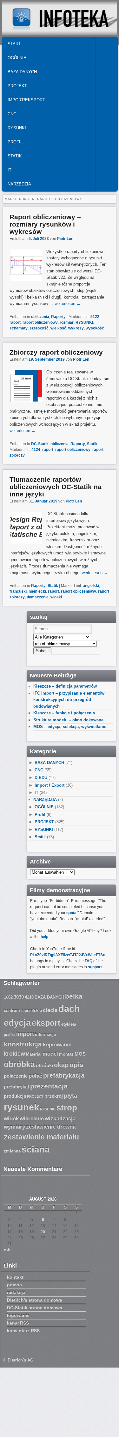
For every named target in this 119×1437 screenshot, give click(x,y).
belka (74, 996)
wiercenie (32, 1119)
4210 (29, 997)
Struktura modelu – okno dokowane (68, 720)
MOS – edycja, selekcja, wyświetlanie (69, 726)
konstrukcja (23, 1044)
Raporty (58, 316)
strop (66, 1107)
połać (35, 1076)
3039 (19, 997)
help (44, 937)
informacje (45, 1034)
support (95, 967)
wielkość (58, 328)
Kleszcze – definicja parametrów (65, 686)
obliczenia (40, 316)
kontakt (15, 1277)
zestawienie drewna (51, 1127)
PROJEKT (17, 85)
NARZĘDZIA (19, 184)
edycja (17, 1023)
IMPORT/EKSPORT (26, 99)
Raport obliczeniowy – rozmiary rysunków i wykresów (45, 224)
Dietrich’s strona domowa (34, 1300)
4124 (35, 449)
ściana (36, 1149)
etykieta (68, 1024)
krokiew (14, 1054)
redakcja (16, 1292)
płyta (70, 1096)
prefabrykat (16, 1086)
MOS (80, 1054)
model (50, 1054)
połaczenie (16, 1076)
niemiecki (37, 591)
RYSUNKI (17, 128)
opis (76, 1064)
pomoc (14, 1284)
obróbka (19, 1064)
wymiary (14, 1127)
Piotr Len (65, 238)
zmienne (12, 1151)
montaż (66, 1054)
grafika (9, 1034)
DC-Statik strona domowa (34, 1307)
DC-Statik (40, 444)
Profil (15, 142)
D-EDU (41, 777)
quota (71, 913)
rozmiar (67, 322)
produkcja (15, 1096)
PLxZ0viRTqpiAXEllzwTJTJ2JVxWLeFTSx (67, 955)
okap (61, 1064)
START (14, 43)
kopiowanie (57, 1045)
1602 (8, 997)
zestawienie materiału (41, 1137)
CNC (12, 114)
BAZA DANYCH (22, 71)
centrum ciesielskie (23, 1010)
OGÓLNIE (17, 57)
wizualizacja (60, 1119)
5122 (94, 316)
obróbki (44, 1065)
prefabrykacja (63, 1075)
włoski (56, 597)
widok (11, 1119)
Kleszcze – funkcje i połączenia (64, 713)
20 (43, 1232)
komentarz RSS (23, 1330)
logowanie (18, 1315)
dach (69, 1008)
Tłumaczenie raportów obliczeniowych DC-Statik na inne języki (56, 487)
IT (9, 170)
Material (34, 1054)
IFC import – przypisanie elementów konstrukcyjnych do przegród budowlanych (68, 700)
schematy (19, 328)
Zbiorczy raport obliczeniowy (56, 352)
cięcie (50, 1010)
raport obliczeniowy (40, 322)
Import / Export (49, 785)
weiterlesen (68, 303)
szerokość (39, 328)
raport (15, 322)
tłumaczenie (38, 597)
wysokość (95, 328)
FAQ (88, 961)
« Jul (8, 1250)
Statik (15, 156)
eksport (46, 1023)
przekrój (53, 1096)
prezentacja (49, 1086)
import (25, 1034)
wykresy (76, 328)
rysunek (21, 1107)
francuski (18, 591)
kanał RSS (18, 1322)
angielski (91, 585)
